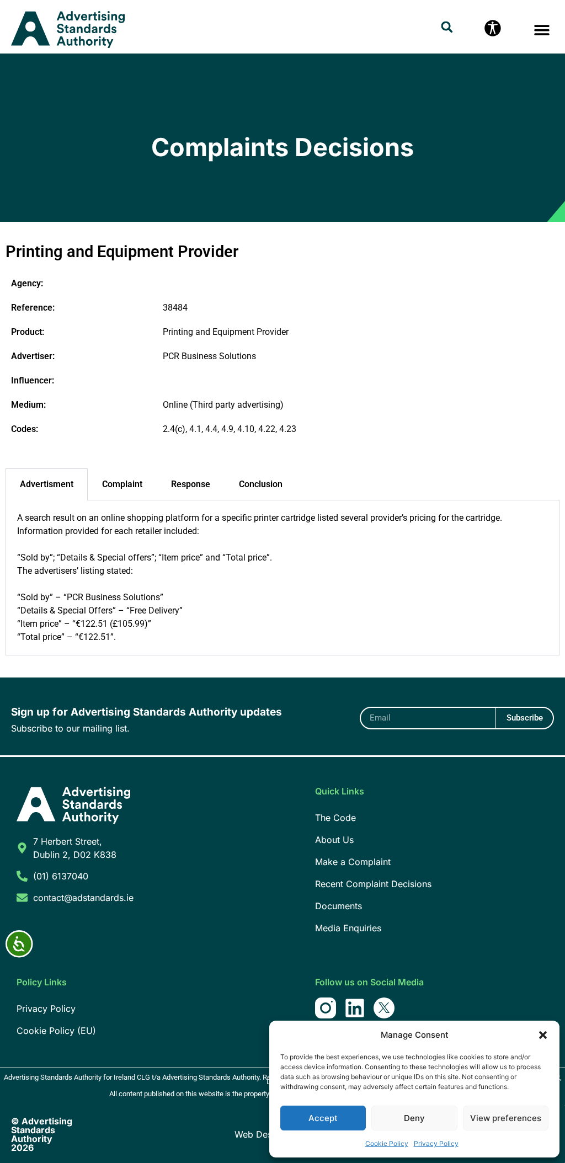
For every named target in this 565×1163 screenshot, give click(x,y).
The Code (335, 817)
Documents (338, 905)
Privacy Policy (436, 1143)
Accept (323, 1118)
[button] (542, 1035)
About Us (334, 839)
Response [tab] (190, 484)
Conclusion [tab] (260, 484)
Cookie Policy (386, 1143)
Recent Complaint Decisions (373, 883)
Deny (414, 1118)
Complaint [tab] (122, 484)
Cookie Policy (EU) (56, 1030)
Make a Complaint (353, 861)
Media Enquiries (348, 927)
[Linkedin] (354, 1007)
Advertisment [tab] (46, 484)
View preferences (505, 1118)
